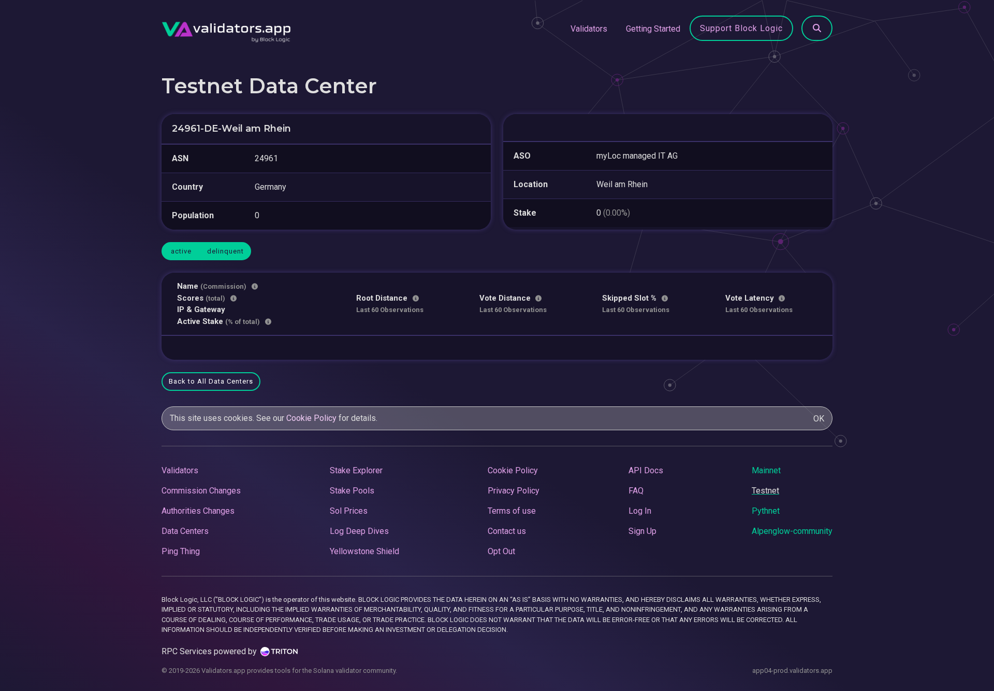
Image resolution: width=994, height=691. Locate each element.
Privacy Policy (513, 491)
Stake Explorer (356, 470)
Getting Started (653, 29)
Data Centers (185, 531)
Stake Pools (352, 491)
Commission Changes (201, 491)
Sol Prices (349, 511)
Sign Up (642, 531)
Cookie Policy (311, 418)
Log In (639, 511)
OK (818, 419)
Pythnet (766, 511)
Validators (589, 29)
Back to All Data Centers (211, 381)
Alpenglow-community (792, 531)
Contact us (507, 531)
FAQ (636, 491)
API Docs (645, 470)
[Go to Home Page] (226, 29)
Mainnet (766, 470)
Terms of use (512, 511)
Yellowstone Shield (364, 551)
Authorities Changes (198, 511)
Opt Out (501, 551)
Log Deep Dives (359, 531)
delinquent (225, 251)
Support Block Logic (741, 28)
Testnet (765, 491)
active (181, 251)
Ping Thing (181, 551)
